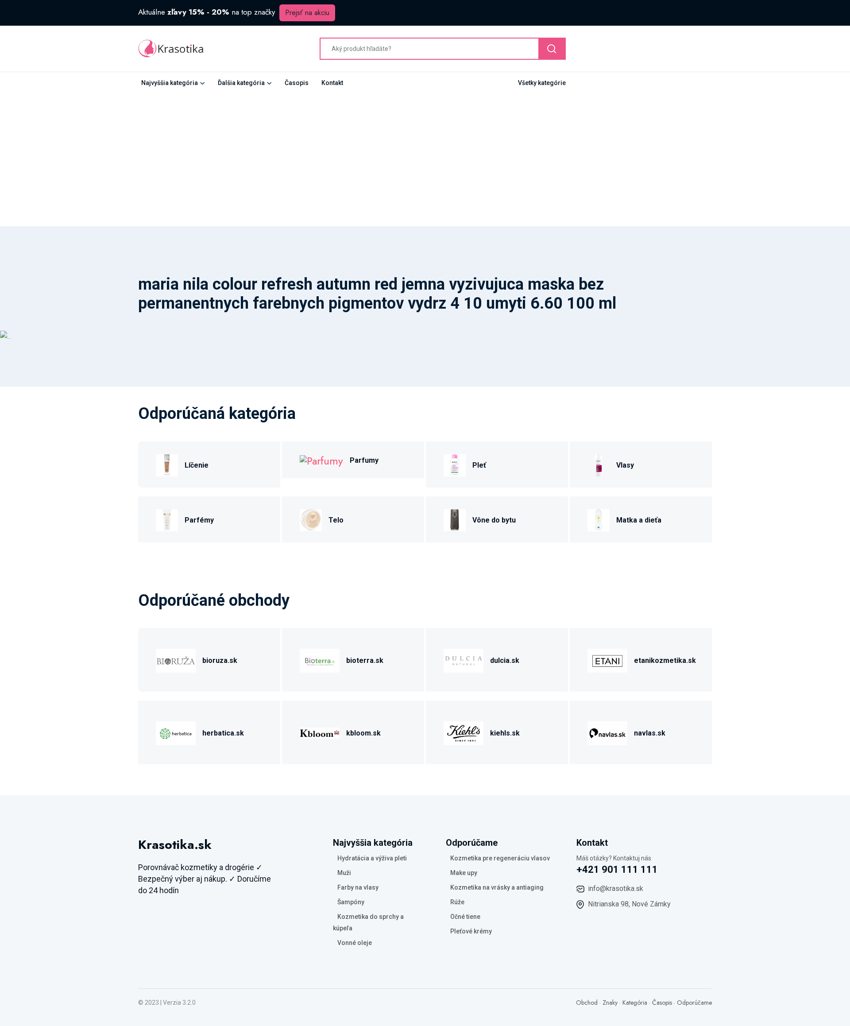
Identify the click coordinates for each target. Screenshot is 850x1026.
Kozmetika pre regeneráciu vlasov (500, 858)
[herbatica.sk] (176, 731)
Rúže (457, 902)
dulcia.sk (504, 660)
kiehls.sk (505, 733)
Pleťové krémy (471, 931)
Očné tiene (465, 916)
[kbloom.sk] (320, 731)
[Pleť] (455, 464)
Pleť (479, 465)
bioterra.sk (364, 660)
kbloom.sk (363, 733)
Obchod (587, 1002)
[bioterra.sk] (320, 659)
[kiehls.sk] (463, 731)
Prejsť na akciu (307, 13)
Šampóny (350, 902)
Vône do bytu (494, 520)
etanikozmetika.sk (665, 660)
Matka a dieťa (638, 520)
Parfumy (364, 460)
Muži (344, 872)
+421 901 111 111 (617, 869)
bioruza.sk (219, 660)
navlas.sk (649, 733)
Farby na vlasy (358, 887)
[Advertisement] (425, 160)
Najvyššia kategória (169, 82)
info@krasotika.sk (615, 888)
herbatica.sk (223, 733)
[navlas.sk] (607, 731)
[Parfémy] (167, 519)
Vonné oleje (354, 942)
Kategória (634, 1002)
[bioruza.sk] (176, 659)
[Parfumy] (321, 460)
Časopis (297, 82)
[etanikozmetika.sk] (607, 659)
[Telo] (311, 519)
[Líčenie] (167, 464)
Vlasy (625, 465)
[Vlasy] (598, 464)
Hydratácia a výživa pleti (372, 858)
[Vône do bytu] (455, 519)
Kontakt (332, 82)
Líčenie (197, 465)
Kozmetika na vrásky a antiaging (497, 887)
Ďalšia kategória (241, 82)
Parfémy (199, 520)
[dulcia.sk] (463, 659)
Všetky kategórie (542, 82)
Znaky (610, 1002)
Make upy (463, 872)
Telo (336, 520)
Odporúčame (694, 1002)
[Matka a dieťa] (598, 519)
